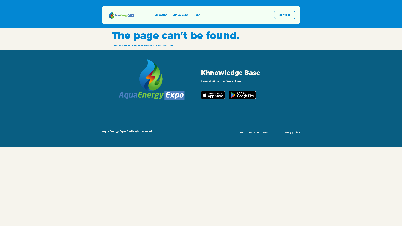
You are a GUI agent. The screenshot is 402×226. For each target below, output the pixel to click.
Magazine (161, 14)
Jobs (197, 14)
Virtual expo (181, 14)
